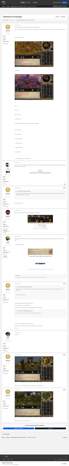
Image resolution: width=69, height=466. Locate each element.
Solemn (7, 337)
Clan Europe (44, 226)
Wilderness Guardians (42, 224)
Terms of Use (16, 464)
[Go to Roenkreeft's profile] (3, 20)
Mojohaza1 (8, 216)
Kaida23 (7, 242)
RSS (12, 459)
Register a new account (19, 428)
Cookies (8, 459)
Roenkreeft (8, 30)
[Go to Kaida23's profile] (8, 238)
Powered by (62, 459)
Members (8, 243)
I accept (64, 463)
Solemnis (6, 350)
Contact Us (4, 459)
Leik (8, 168)
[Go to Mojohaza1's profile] (8, 212)
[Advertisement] (34, 11)
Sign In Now (50, 428)
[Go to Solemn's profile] (8, 334)
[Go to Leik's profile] (8, 164)
